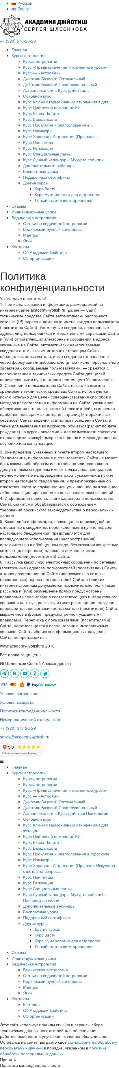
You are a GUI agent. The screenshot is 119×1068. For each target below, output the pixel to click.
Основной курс (37, 96)
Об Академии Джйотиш (45, 252)
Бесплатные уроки (40, 171)
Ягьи (27, 241)
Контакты (20, 246)
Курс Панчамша (38, 142)
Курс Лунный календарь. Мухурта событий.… (66, 159)
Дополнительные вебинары (49, 165)
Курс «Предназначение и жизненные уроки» (65, 67)
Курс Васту (45, 188)
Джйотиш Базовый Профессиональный (60, 84)
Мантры (30, 235)
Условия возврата (17, 702)
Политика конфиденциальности (30, 711)
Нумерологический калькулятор (30, 719)
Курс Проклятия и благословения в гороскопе (66, 854)
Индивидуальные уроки (34, 212)
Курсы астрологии (29, 55)
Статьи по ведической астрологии (55, 223)
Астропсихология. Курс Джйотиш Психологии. (66, 813)
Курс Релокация (38, 148)
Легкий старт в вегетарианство (63, 200)
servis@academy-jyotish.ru (24, 737)
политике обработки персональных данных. (53, 1050)
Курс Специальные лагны (47, 154)
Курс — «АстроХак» (41, 73)
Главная (19, 49)
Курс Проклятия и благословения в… (58, 125)
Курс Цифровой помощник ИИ (52, 107)
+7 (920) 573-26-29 (18, 41)
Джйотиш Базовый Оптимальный (54, 78)
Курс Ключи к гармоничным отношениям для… (67, 102)
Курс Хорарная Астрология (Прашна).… (61, 136)
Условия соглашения (20, 693)
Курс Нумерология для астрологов (67, 194)
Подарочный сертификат (46, 177)
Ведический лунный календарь (52, 229)
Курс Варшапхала (40, 119)
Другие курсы (35, 183)
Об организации (38, 258)
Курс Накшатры (37, 131)
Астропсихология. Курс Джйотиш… (56, 90)
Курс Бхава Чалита (41, 113)
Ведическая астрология (45, 969)
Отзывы (19, 206)
